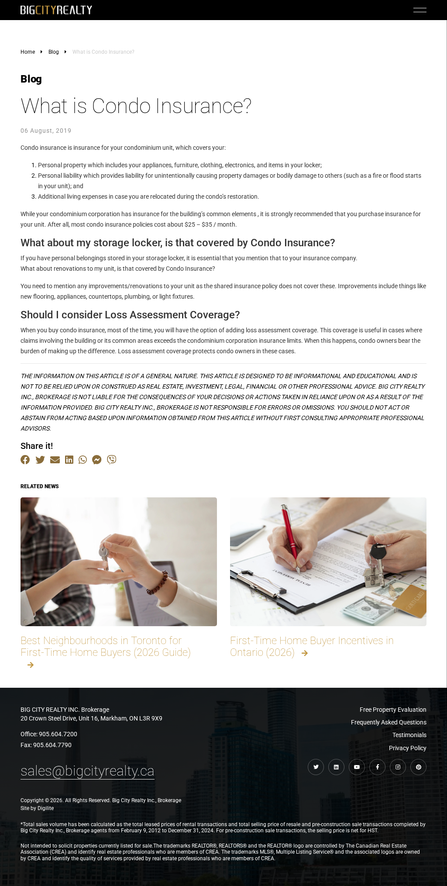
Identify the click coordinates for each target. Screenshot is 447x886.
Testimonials (409, 734)
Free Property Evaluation (393, 709)
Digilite (46, 808)
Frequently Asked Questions (388, 722)
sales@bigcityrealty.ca (88, 770)
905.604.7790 (52, 744)
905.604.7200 (58, 734)
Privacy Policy (407, 748)
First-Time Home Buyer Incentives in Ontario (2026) (312, 646)
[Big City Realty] (56, 10)
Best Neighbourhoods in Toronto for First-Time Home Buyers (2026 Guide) (106, 646)
